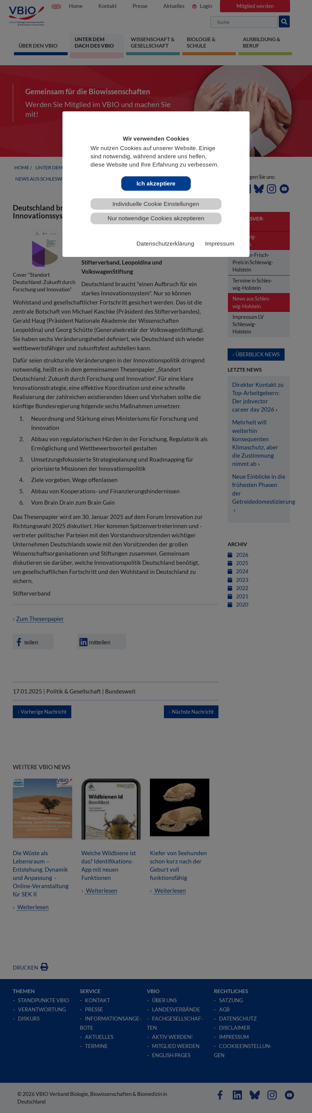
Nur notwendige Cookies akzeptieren (156, 218)
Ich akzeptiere (156, 183)
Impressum (219, 243)
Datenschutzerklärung (165, 243)
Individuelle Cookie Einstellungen (155, 204)
